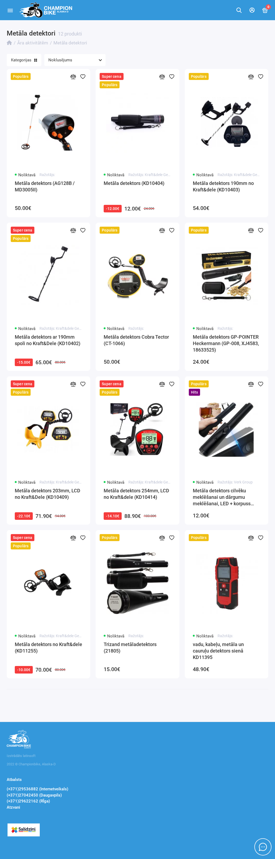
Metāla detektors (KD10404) (134, 183)
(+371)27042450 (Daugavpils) (34, 795)
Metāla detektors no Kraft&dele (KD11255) (48, 647)
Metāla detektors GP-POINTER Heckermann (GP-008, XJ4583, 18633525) (226, 343)
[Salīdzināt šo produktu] (73, 76)
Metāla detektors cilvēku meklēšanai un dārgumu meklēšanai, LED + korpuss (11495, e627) (222, 497)
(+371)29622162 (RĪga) (28, 801)
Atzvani (13, 807)
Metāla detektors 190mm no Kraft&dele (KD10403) (223, 186)
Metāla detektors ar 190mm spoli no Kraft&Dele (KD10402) (47, 340)
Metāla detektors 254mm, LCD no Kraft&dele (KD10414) (136, 494)
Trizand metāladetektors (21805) (130, 647)
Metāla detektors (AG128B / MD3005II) (45, 186)
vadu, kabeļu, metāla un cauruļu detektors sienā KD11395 (218, 650)
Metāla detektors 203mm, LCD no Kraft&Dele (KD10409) (47, 494)
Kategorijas (21, 60)
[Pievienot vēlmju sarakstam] (82, 76)
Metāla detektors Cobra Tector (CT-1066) (136, 340)
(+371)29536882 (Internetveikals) (37, 789)
